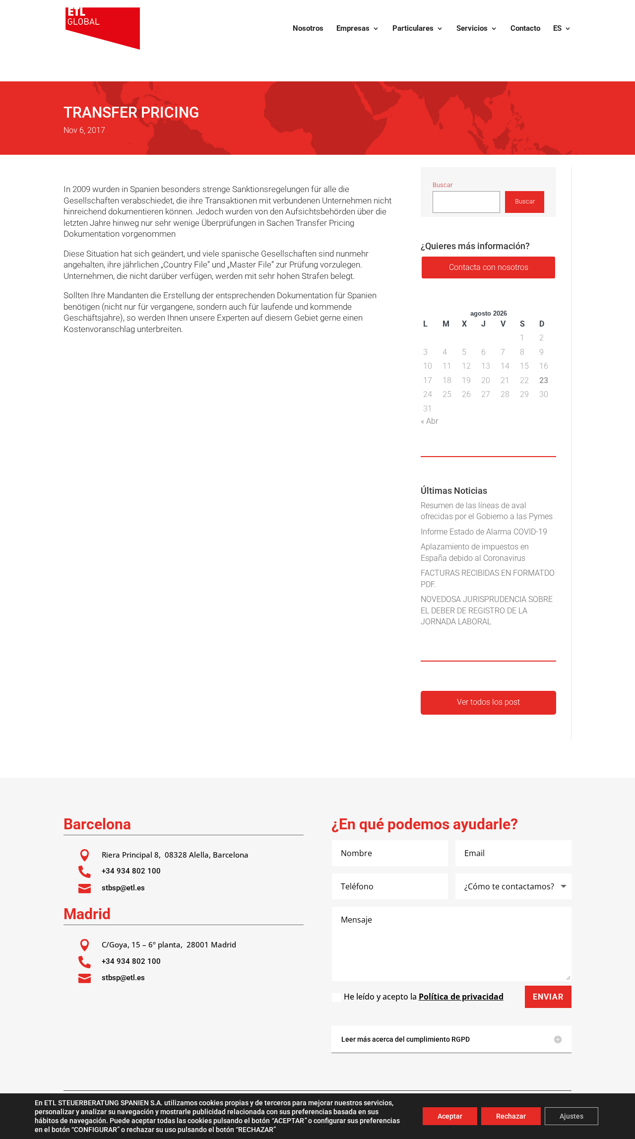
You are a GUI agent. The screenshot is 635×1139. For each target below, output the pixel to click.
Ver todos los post (488, 702)
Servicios (472, 29)
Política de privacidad (461, 996)
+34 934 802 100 (131, 871)
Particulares (413, 29)
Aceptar (450, 1116)
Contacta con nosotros (488, 267)
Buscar (442, 185)
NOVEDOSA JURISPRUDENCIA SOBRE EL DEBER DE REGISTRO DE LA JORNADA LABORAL (487, 610)
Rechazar (511, 1116)
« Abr (429, 421)
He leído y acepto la (424, 996)
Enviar (548, 997)
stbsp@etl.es (123, 887)
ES (557, 29)
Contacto (525, 29)
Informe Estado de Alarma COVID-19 (484, 531)
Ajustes (571, 1116)
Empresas (353, 29)
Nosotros (308, 29)
